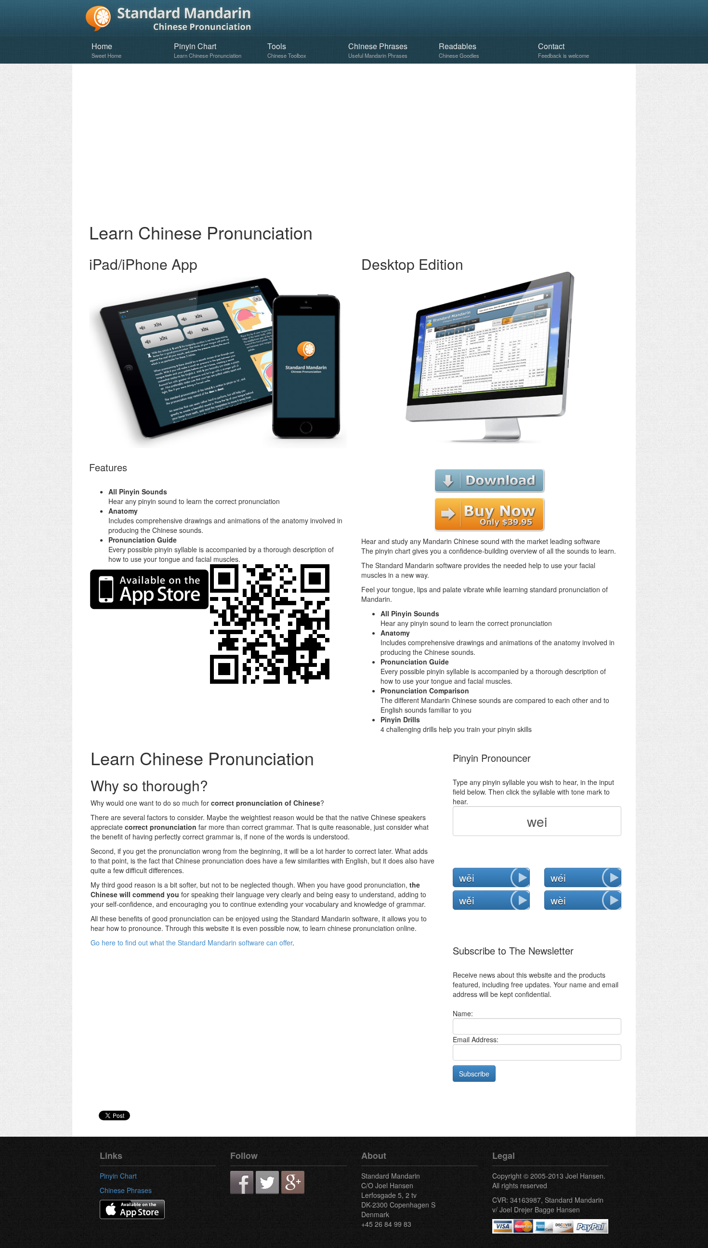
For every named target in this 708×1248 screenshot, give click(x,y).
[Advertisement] (354, 140)
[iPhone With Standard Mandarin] (218, 362)
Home (106, 49)
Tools (286, 49)
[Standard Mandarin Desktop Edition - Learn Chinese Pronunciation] (490, 356)
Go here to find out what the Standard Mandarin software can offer (191, 942)
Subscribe (474, 1073)
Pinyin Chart (207, 49)
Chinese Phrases (377, 49)
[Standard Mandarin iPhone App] (132, 1208)
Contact (563, 49)
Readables (459, 49)
